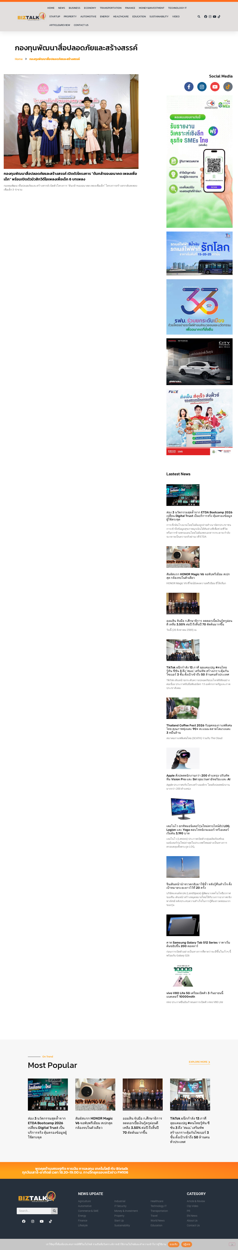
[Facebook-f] (189, 86)
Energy (105, 16)
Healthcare (121, 16)
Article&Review (59, 25)
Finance (130, 8)
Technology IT (177, 8)
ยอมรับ (173, 1244)
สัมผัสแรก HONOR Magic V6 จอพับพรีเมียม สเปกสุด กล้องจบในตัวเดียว (94, 1123)
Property (70, 16)
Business (74, 8)
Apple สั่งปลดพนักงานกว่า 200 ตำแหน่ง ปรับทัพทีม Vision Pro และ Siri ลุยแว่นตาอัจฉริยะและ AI (198, 777)
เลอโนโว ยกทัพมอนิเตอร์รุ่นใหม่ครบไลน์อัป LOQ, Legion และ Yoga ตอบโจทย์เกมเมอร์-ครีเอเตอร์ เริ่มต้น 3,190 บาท (198, 829)
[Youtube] (214, 16)
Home (50, 8)
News (61, 8)
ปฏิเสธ (186, 1244)
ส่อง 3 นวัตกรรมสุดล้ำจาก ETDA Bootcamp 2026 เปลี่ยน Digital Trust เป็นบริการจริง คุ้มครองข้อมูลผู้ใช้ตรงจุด (199, 516)
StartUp (54, 16)
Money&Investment (151, 8)
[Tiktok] (219, 16)
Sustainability (158, 16)
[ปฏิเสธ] (232, 1244)
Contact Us (81, 25)
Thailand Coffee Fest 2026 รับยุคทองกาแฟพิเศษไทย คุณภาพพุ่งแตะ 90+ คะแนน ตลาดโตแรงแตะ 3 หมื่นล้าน (199, 729)
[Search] (54, 1211)
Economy (90, 8)
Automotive (88, 16)
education (139, 16)
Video (176, 16)
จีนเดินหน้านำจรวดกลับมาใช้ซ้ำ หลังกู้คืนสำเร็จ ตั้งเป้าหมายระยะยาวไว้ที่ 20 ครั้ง (199, 886)
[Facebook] (205, 16)
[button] (199, 16)
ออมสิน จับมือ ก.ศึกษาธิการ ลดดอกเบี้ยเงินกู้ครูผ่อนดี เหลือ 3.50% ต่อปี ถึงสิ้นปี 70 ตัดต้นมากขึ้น (199, 622)
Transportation (110, 8)
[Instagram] (210, 16)
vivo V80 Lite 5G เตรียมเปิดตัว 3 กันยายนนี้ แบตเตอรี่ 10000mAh (194, 994)
